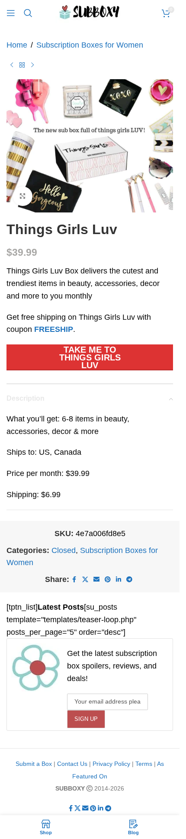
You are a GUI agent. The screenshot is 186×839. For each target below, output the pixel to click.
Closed (63, 550)
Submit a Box (34, 763)
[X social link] (85, 579)
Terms (143, 763)
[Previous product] (11, 65)
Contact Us (72, 763)
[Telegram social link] (129, 579)
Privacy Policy (111, 763)
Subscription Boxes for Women (89, 45)
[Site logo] (90, 12)
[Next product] (32, 65)
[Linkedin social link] (118, 579)
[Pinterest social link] (107, 579)
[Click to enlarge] (22, 196)
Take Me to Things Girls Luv (90, 357)
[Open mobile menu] (10, 13)
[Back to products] (22, 65)
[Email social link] (96, 579)
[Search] (28, 13)
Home (16, 45)
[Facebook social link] (74, 579)
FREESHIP (53, 329)
